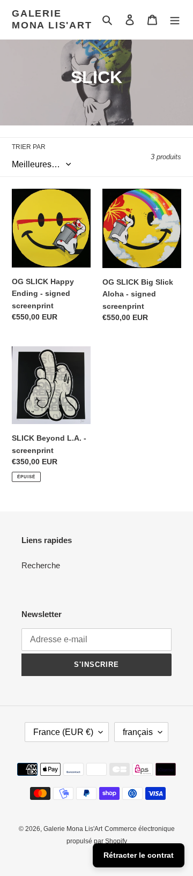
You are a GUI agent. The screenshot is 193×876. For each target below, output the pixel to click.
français (138, 732)
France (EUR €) (63, 732)
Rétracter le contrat (138, 855)
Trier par (29, 147)
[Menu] (175, 19)
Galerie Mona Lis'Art (52, 19)
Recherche (40, 565)
